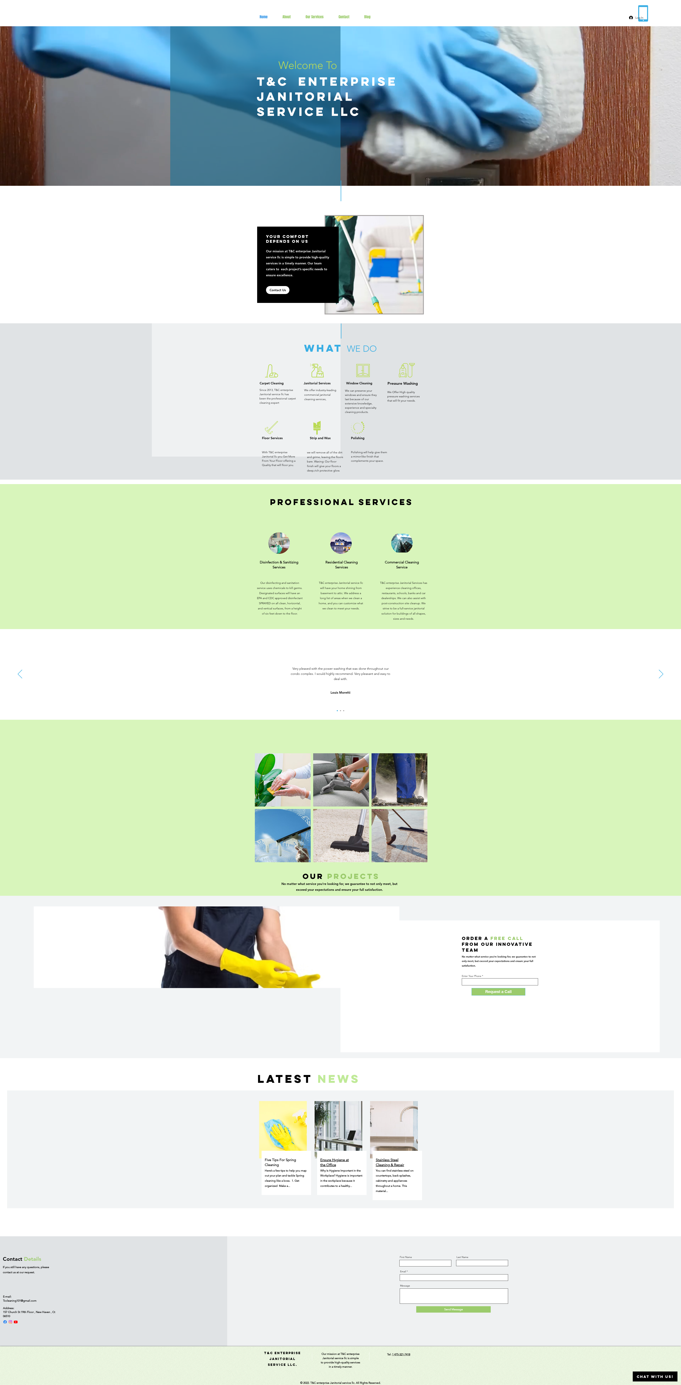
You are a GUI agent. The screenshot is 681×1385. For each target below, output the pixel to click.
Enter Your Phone (471, 976)
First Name (406, 1257)
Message (405, 1285)
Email (403, 1271)
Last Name (462, 1257)
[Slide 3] (343, 710)
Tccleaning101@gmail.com (20, 1300)
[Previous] (20, 674)
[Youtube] (15, 1322)
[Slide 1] (337, 710)
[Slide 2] (340, 710)
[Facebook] (5, 1322)
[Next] (661, 674)
